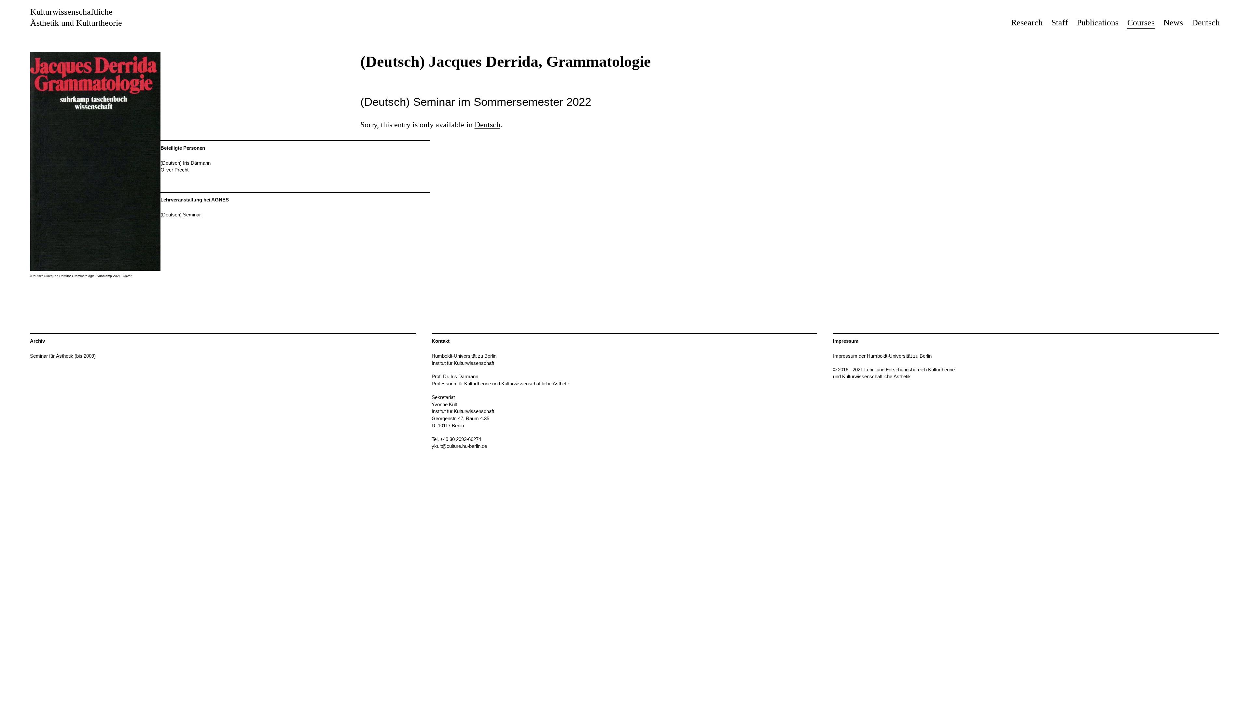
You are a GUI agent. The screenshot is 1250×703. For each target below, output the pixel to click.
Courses (1141, 22)
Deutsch (1206, 22)
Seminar (192, 214)
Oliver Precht (174, 169)
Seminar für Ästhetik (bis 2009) (63, 356)
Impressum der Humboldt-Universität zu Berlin (882, 356)
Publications (1097, 22)
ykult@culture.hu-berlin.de (459, 446)
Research (1027, 22)
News (1173, 22)
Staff (1059, 22)
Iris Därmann (197, 163)
